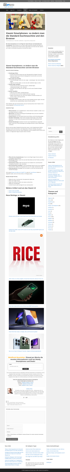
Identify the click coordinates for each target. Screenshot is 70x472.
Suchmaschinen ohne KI (19, 105)
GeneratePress (45, 470)
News (49, 216)
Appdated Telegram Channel (27, 382)
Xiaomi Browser (12, 402)
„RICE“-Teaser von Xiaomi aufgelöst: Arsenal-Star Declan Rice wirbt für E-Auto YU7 (26, 278)
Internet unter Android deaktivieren (33, 451)
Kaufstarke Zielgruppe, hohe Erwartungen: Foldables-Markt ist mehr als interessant (55, 176)
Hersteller (50, 209)
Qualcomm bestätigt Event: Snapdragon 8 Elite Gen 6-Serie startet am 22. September (56, 181)
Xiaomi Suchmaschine (19, 402)
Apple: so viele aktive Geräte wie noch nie (14, 404)
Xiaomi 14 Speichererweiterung (15, 192)
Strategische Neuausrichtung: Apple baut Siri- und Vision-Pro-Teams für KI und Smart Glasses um (56, 171)
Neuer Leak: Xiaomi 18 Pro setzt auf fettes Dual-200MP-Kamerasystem (23, 306)
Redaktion (50, 220)
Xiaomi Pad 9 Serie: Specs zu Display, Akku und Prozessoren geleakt (23, 331)
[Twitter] (25, 397)
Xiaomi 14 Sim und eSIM (14, 190)
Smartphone (19, 10)
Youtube (49, 229)
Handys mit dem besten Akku (52, 451)
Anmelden (26, 368)
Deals (49, 200)
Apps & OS (12, 10)
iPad (49, 213)
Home (7, 10)
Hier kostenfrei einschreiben (54, 59)
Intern (49, 211)
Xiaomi (8, 402)
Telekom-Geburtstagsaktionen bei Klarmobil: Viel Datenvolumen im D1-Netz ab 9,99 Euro (55, 167)
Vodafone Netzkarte (52, 155)
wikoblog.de (48, 462)
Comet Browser (33, 172)
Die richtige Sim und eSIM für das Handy (34, 456)
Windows (50, 226)
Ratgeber (50, 218)
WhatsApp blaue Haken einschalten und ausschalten (16, 403)
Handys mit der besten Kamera (52, 456)
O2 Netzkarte (51, 157)
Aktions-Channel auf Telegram (54, 65)
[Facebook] (23, 397)
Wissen (49, 227)
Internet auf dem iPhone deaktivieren (33, 449)
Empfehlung (50, 201)
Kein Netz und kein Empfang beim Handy (34, 454)
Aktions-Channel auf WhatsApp (54, 63)
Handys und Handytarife (33, 10)
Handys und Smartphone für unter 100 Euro (55, 449)
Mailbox (49, 214)
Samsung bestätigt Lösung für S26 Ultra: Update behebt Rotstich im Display (55, 185)
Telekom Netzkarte (52, 153)
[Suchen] (61, 132)
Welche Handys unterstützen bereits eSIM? (34, 452)
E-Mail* (10, 364)
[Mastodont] (26, 397)
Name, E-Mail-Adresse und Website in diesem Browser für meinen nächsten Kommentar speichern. (25, 435)
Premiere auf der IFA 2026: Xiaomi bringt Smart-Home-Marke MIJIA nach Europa (25, 216)
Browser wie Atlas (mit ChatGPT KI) (18, 172)
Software (50, 224)
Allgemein (50, 198)
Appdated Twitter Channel (27, 385)
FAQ (25, 10)
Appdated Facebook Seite (28, 383)
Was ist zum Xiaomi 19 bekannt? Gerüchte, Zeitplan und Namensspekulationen (25, 351)
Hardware (42, 10)
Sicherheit (50, 222)
